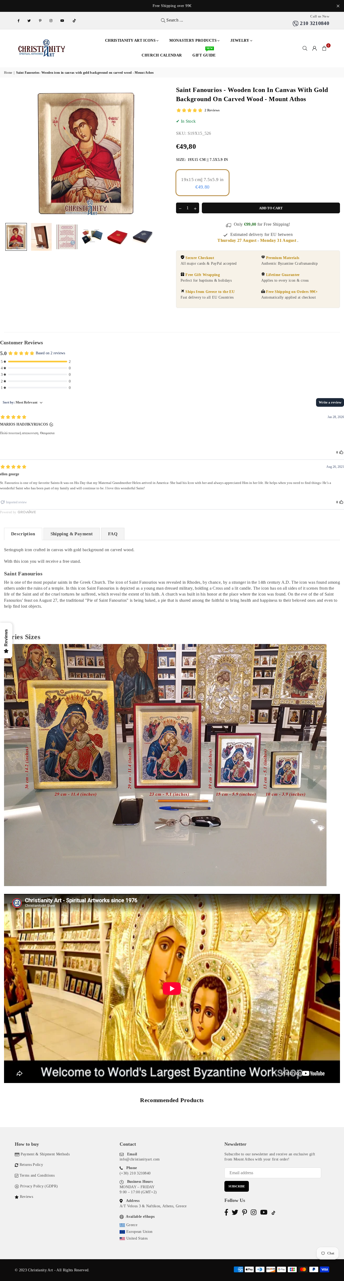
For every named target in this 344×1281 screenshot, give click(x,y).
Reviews (26, 1197)
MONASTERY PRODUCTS (193, 40)
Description (23, 533)
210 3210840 (314, 23)
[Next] (160, 153)
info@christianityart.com (140, 1159)
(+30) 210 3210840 (135, 1173)
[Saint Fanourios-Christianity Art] (16, 236)
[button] (324, 48)
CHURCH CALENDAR (162, 55)
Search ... (174, 20)
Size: (202, 160)
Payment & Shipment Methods (45, 1154)
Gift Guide (204, 53)
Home (8, 73)
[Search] (305, 48)
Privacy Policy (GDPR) (39, 1186)
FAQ (112, 533)
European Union (139, 1232)
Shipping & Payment (72, 533)
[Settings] (315, 48)
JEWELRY (239, 40)
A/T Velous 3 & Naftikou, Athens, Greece (153, 1206)
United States (137, 1238)
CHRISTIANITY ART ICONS (130, 40)
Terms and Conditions (37, 1175)
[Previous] (11, 153)
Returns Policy (31, 1165)
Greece (131, 1225)
